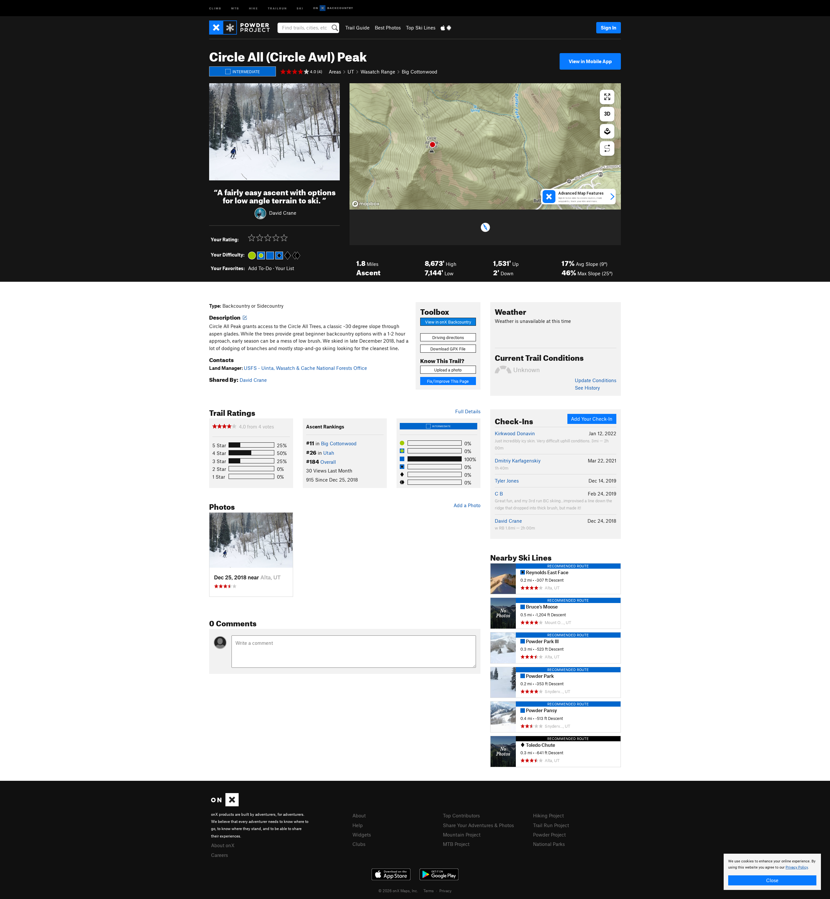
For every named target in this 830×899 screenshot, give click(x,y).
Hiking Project (548, 815)
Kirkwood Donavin (515, 433)
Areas (335, 71)
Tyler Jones (507, 481)
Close (772, 880)
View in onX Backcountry (448, 321)
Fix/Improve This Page (448, 381)
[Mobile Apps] (446, 27)
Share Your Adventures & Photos (478, 825)
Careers (219, 855)
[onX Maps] (225, 804)
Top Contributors (461, 815)
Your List (284, 268)
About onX (222, 845)
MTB (235, 8)
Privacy (445, 890)
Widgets (361, 834)
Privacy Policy (797, 867)
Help (357, 825)
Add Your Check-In (591, 419)
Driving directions (448, 337)
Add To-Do (260, 268)
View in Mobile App (590, 61)
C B (499, 493)
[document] (772, 871)
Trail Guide (357, 27)
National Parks (549, 844)
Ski (300, 8)
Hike (253, 8)
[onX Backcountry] (333, 8)
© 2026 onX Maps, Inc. (398, 890)
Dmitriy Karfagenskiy (517, 460)
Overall (328, 462)
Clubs (358, 844)
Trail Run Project (551, 825)
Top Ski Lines (420, 27)
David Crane (282, 212)
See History (587, 388)
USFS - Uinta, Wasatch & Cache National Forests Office (305, 368)
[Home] (242, 27)
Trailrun (277, 8)
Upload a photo (448, 369)
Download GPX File (448, 348)
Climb (215, 8)
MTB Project (456, 844)
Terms (428, 890)
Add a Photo (467, 505)
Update (595, 380)
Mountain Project (461, 834)
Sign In (608, 27)
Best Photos (388, 27)
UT (351, 71)
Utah (328, 453)
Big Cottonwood (419, 71)
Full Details (467, 411)
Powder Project (549, 834)
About (359, 815)
